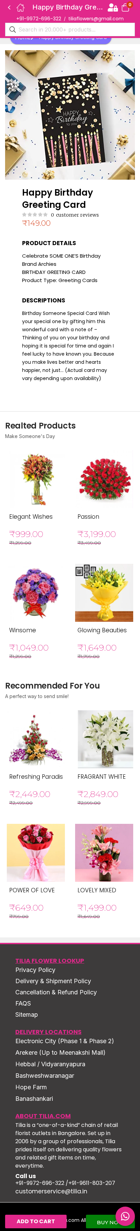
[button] (125, 7)
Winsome (22, 630)
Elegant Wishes (31, 517)
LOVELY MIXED (96, 890)
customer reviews (75, 215)
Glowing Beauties (102, 630)
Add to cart (36, 1221)
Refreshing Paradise (38, 777)
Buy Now (110, 1222)
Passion (88, 517)
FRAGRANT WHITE (101, 777)
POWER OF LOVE (32, 890)
